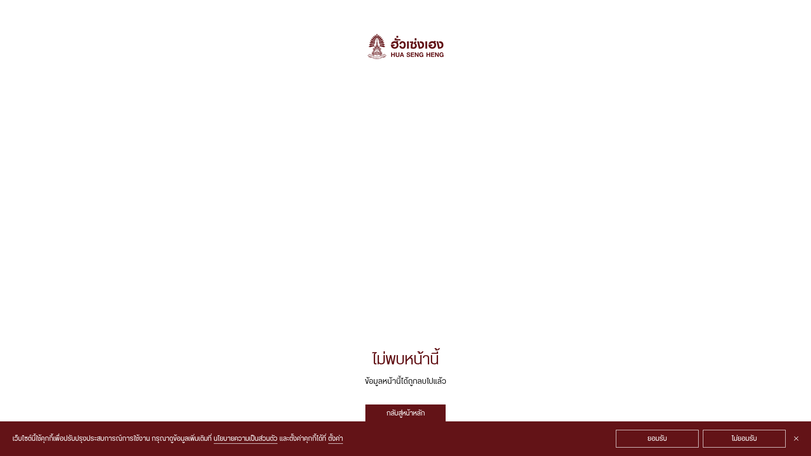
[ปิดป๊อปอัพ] (796, 439)
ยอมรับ (657, 438)
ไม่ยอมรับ (744, 438)
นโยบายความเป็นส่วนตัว (246, 438)
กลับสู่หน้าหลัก (405, 413)
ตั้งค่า (335, 438)
